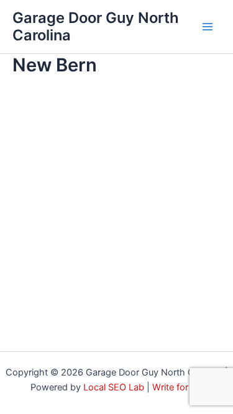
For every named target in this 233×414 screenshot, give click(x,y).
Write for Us (177, 387)
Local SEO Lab (113, 387)
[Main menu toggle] (207, 27)
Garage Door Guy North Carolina (95, 26)
